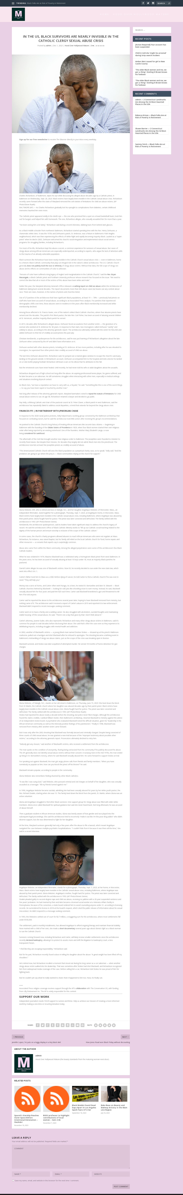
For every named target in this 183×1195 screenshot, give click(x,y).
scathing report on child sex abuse (87, 286)
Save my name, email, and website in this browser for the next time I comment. (47, 1180)
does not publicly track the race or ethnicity (44, 266)
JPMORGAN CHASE (68, 411)
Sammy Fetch (141, 144)
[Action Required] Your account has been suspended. (150, 45)
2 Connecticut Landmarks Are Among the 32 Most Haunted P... (52, 3)
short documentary (67, 928)
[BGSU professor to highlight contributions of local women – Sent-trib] (56, 1099)
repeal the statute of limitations (101, 393)
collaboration (81, 988)
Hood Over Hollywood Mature (141, 14)
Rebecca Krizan (142, 115)
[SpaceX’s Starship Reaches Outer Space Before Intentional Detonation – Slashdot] (27, 1099)
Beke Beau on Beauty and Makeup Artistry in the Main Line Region (114, 1107)
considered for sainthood (34, 433)
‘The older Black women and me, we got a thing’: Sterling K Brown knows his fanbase (151, 72)
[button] (70, 139)
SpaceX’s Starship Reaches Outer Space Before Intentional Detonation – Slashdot (26, 1118)
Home (104, 14)
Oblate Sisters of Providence (59, 427)
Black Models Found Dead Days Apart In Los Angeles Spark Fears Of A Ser (84, 1107)
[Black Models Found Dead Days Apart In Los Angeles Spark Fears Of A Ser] (85, 1094)
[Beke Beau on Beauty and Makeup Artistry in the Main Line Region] (114, 1094)
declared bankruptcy (34, 940)
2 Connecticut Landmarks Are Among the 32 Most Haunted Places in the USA (150, 101)
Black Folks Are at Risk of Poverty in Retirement (150, 116)
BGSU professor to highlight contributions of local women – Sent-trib (56, 1117)
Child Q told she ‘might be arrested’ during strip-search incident (150, 54)
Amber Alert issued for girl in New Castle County (150, 62)
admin (48, 45)
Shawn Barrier (141, 128)
